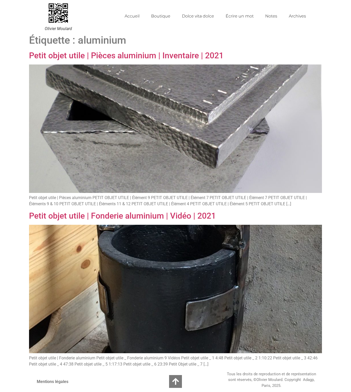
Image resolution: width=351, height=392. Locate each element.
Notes (271, 16)
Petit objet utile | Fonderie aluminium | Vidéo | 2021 (122, 216)
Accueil (132, 16)
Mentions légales (52, 381)
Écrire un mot (240, 16)
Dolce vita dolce (198, 16)
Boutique (160, 16)
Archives (297, 16)
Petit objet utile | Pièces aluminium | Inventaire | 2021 (126, 55)
